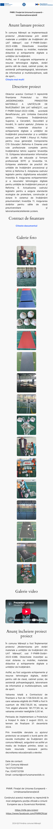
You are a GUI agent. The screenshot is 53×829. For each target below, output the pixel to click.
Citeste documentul (26, 226)
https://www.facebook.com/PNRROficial (26, 813)
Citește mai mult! (15, 79)
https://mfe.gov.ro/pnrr (26, 810)
